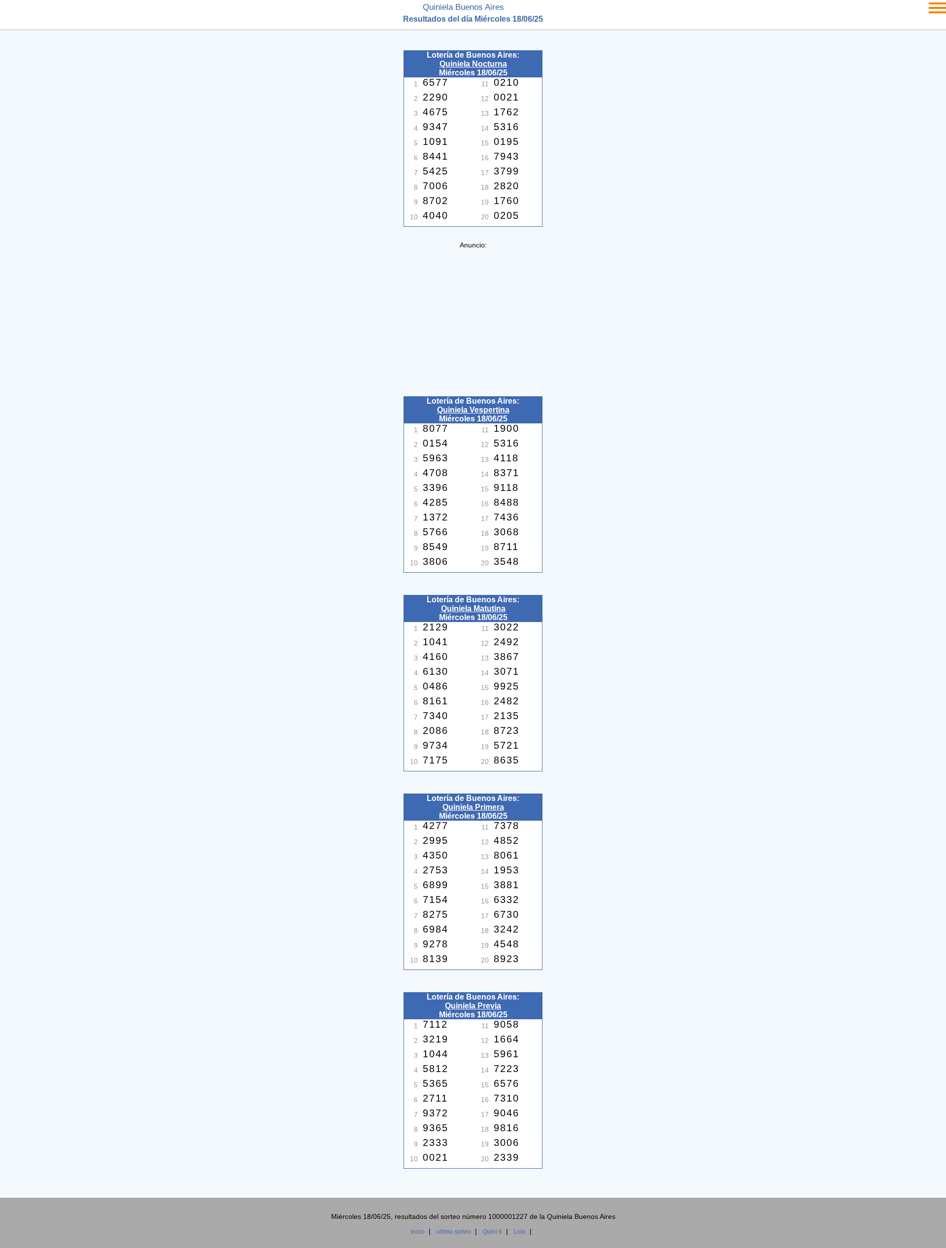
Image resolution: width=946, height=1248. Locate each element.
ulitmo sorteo (454, 1231)
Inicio (417, 1231)
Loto (520, 1231)
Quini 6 (492, 1231)
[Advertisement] (473, 318)
